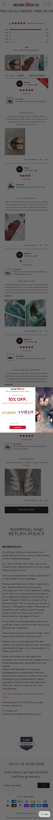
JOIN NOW (18, 427)
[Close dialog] (51, 388)
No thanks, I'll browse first (17, 431)
